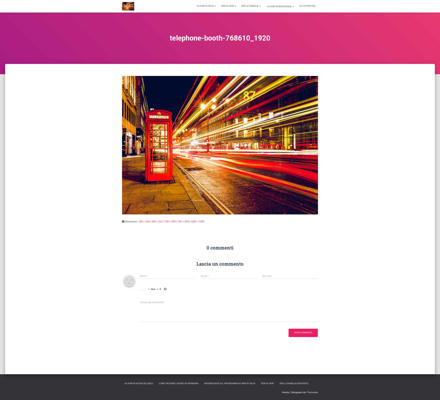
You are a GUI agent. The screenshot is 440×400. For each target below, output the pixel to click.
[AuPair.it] (128, 6)
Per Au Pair (227, 6)
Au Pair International (280, 6)
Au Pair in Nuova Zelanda (139, 383)
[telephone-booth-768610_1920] (220, 144)
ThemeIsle (312, 392)
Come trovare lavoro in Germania (178, 383)
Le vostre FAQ (307, 6)
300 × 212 (157, 221)
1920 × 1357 (198, 221)
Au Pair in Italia (205, 6)
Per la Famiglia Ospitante (294, 383)
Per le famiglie (250, 6)
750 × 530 (170, 221)
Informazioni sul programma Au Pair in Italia (229, 383)
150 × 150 (144, 221)
